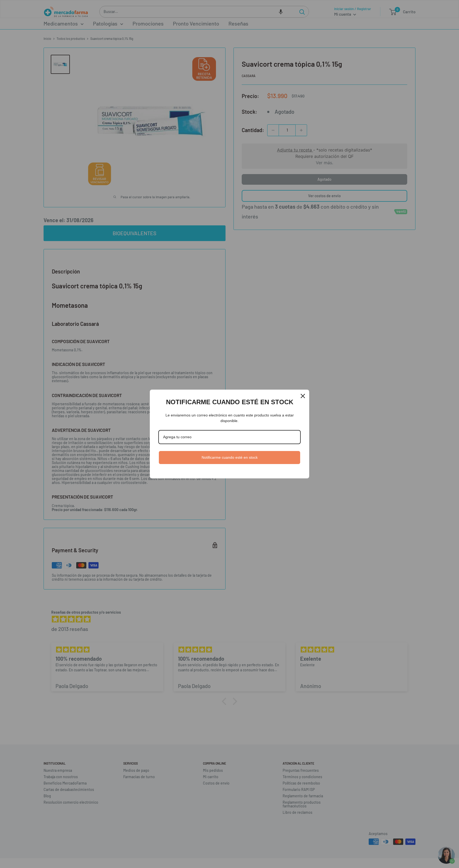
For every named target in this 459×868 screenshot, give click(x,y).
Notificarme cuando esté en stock (230, 457)
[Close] (302, 396)
